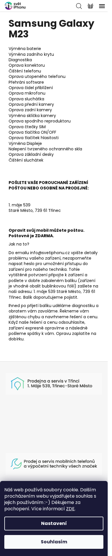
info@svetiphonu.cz (50, 253)
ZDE (70, 508)
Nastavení (54, 523)
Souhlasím (54, 541)
